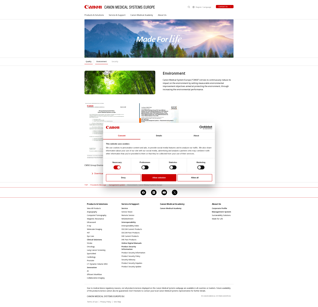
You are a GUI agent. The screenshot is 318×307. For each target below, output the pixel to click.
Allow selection (159, 178)
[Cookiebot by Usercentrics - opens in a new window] (201, 127)
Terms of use (92, 302)
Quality (88, 61)
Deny (123, 178)
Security (115, 61)
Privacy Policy (105, 302)
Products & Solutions (94, 15)
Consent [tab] (121, 136)
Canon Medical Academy (141, 15)
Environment (101, 61)
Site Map (117, 302)
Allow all (195, 178)
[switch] (145, 167)
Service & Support (117, 15)
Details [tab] (159, 136)
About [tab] (196, 136)
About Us (162, 15)
